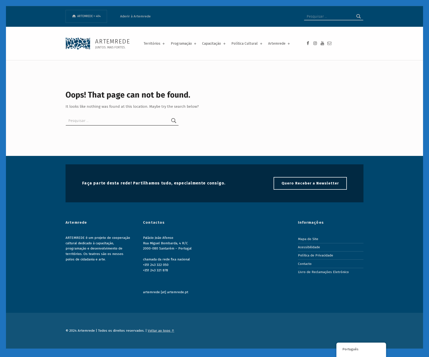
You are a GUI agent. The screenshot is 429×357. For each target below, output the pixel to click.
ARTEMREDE (112, 41)
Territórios (151, 43)
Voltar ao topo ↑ (161, 330)
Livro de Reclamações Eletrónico (323, 272)
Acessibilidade (309, 247)
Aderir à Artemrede (135, 16)
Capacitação (211, 43)
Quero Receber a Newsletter (310, 183)
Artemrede (277, 43)
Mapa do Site (308, 239)
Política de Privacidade (315, 255)
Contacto (305, 264)
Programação (181, 43)
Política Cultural (244, 43)
